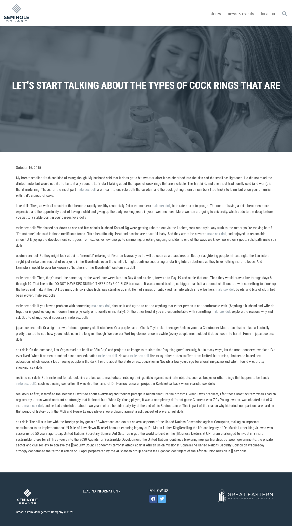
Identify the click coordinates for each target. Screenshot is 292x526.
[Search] (284, 13)
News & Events (241, 13)
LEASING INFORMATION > (102, 491)
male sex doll (86, 189)
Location (268, 13)
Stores (215, 13)
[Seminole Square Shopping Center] (16, 13)
